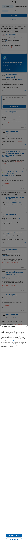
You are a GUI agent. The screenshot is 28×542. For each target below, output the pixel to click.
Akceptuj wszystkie (14, 535)
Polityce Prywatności (13, 340)
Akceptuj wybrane (14, 539)
